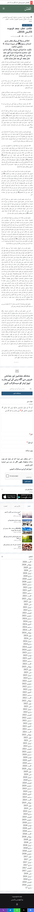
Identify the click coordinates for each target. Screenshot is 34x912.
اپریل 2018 (27, 845)
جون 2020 (27, 772)
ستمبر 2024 (26, 627)
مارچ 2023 (27, 678)
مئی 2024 (27, 639)
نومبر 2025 (27, 588)
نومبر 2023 (27, 656)
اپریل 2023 (27, 675)
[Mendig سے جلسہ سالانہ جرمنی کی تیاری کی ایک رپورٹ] (27, 530)
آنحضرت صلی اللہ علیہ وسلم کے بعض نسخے (12, 546)
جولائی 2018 (26, 837)
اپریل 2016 (27, 877)
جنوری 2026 (26, 582)
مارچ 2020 (27, 780)
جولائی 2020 (26, 769)
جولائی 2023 (26, 667)
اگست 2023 (27, 664)
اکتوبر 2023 (27, 658)
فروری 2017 (26, 868)
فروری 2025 (26, 613)
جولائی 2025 (26, 599)
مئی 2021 (27, 741)
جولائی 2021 (26, 735)
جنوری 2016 (26, 885)
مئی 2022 (27, 707)
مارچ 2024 (27, 644)
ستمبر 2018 (26, 831)
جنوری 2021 (26, 752)
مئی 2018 (27, 843)
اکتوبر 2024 (27, 624)
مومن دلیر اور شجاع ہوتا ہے (14, 520)
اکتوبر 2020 (27, 760)
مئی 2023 (27, 673)
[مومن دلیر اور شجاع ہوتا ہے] (27, 522)
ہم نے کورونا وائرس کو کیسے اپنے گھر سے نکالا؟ (12, 538)
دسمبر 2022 (26, 687)
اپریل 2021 (27, 743)
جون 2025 (27, 602)
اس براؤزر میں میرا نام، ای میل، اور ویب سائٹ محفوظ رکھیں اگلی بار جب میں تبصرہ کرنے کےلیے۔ (17, 462)
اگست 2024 (27, 630)
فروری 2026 (26, 579)
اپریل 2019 (27, 811)
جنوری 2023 (26, 684)
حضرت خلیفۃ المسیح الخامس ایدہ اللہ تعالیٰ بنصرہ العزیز (17, 18)
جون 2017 (27, 857)
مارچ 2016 (27, 879)
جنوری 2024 (26, 650)
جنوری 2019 (26, 820)
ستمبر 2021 (26, 729)
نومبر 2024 (27, 622)
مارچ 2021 (27, 746)
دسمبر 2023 (26, 653)
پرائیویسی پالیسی (17, 899)
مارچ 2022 (27, 712)
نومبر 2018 (27, 826)
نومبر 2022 (27, 690)
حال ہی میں (17, 506)
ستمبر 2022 (26, 695)
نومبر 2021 (27, 724)
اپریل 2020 (27, 777)
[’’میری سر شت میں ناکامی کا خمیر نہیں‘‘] (27, 514)
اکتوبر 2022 (27, 692)
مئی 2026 (27, 571)
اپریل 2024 (27, 641)
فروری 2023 (26, 681)
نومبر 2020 (27, 758)
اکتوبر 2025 (27, 590)
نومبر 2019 (27, 792)
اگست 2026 (27, 562)
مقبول (28, 506)
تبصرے (5, 506)
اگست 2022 (27, 698)
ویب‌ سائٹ (29, 450)
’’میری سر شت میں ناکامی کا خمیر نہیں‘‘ (13, 513)
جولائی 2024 (26, 633)
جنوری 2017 (26, 871)
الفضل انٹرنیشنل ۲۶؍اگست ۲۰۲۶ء (18, 2)
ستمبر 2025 (26, 593)
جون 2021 (27, 738)
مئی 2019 (27, 809)
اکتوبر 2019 (27, 794)
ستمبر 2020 (26, 763)
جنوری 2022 (26, 718)
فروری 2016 (26, 882)
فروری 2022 (26, 715)
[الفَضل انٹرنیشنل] (28, 8)
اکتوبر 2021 (27, 726)
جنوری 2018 (26, 854)
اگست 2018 (27, 834)
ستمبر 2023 (26, 661)
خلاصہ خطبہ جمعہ (27, 25)
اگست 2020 (27, 766)
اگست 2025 (27, 596)
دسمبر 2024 (26, 619)
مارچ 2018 (27, 848)
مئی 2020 (27, 775)
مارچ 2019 (27, 814)
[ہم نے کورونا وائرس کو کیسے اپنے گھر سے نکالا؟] (27, 539)
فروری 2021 (26, 749)
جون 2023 (27, 670)
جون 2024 (27, 636)
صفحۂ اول (26, 17)
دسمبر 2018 (26, 823)
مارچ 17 (28, 888)
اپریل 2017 (27, 862)
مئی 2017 (27, 860)
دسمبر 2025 (26, 585)
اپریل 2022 (27, 709)
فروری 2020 (26, 783)
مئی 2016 (27, 874)
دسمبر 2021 (26, 721)
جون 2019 (27, 806)
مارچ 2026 (27, 576)
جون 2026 (27, 568)
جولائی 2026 (26, 565)
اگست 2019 (27, 800)
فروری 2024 (26, 647)
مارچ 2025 (27, 610)
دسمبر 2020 (26, 755)
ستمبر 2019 (26, 797)
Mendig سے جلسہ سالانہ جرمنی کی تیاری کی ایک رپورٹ (12, 529)
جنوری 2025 (26, 616)
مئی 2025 (27, 605)
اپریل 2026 (27, 573)
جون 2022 (27, 704)
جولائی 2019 (26, 803)
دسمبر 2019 (26, 789)
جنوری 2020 (26, 786)
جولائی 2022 (26, 701)
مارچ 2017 (27, 865)
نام (31, 434)
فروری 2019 (26, 817)
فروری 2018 (26, 851)
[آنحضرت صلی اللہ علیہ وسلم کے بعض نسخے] (27, 547)
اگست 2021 (27, 732)
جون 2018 (27, 840)
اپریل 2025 (27, 607)
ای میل (30, 442)
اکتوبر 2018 (27, 828)
